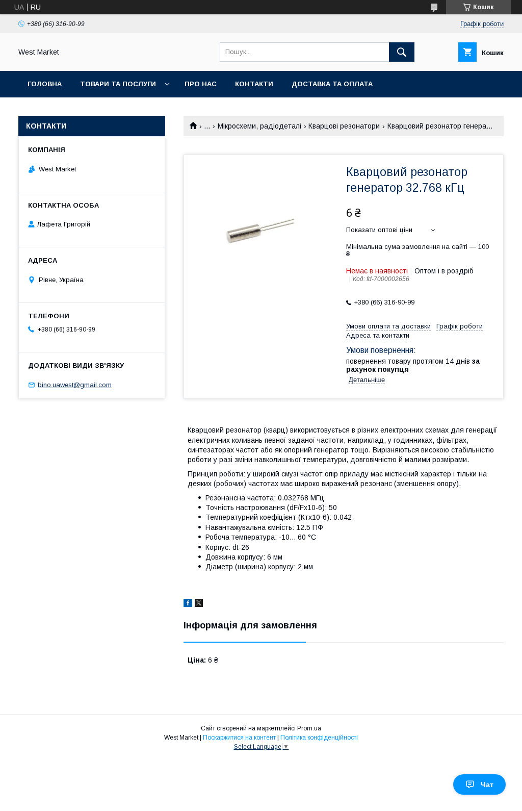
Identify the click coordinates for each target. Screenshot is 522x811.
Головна (45, 84)
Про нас (201, 84)
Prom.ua (309, 728)
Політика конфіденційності (319, 737)
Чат (487, 784)
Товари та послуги (118, 84)
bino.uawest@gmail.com (75, 385)
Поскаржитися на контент (239, 737)
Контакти (254, 84)
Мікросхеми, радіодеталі (259, 126)
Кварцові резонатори (344, 126)
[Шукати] (401, 52)
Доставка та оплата (332, 84)
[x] (199, 604)
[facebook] (188, 604)
